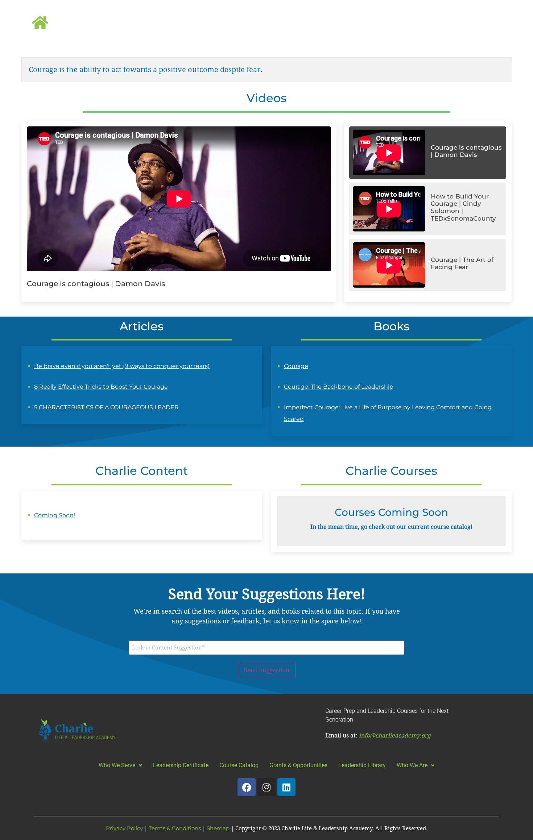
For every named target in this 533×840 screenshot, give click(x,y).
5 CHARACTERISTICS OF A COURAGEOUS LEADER (106, 407)
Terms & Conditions (175, 828)
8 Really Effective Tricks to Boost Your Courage (101, 386)
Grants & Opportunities (298, 765)
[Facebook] (246, 787)
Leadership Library (362, 765)
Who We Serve (117, 765)
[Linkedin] (286, 787)
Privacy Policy (124, 828)
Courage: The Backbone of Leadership (338, 386)
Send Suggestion (266, 670)
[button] (120, 765)
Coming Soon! (54, 515)
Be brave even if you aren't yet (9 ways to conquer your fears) (122, 366)
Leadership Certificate (180, 765)
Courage (296, 366)
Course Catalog (239, 765)
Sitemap (218, 828)
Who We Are (412, 765)
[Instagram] (266, 787)
